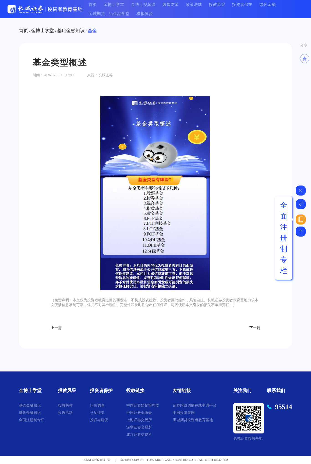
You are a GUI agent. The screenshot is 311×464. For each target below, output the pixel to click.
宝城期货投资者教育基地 (193, 420)
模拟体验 (144, 13)
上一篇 (56, 328)
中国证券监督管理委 (142, 405)
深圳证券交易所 (139, 427)
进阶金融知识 (30, 413)
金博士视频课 (143, 4)
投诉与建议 (99, 420)
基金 (92, 30)
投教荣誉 (65, 405)
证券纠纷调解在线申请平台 (195, 405)
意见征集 (97, 413)
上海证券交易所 (139, 420)
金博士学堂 (114, 4)
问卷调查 (97, 405)
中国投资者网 (184, 413)
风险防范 (170, 4)
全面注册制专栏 (31, 420)
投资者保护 (242, 4)
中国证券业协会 (139, 413)
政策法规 (194, 4)
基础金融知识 (70, 30)
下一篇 (254, 328)
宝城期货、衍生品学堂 (109, 13)
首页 (93, 4)
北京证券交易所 (139, 434)
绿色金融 (267, 4)
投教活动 (65, 413)
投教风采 (217, 4)
